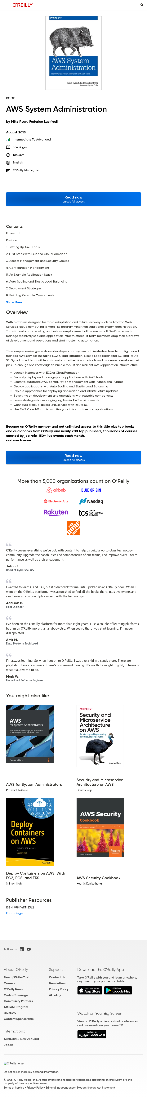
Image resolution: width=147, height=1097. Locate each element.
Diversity (10, 1013)
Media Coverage (16, 995)
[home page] (23, 4)
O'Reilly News (13, 989)
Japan (8, 1045)
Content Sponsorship (19, 1019)
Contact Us (57, 977)
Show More (14, 302)
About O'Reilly (16, 969)
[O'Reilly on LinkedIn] (22, 949)
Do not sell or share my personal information (31, 1072)
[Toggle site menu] (5, 5)
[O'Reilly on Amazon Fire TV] (91, 1037)
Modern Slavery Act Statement (96, 1087)
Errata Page (14, 913)
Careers (9, 983)
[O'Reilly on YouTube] (29, 949)
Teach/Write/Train (17, 977)
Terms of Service (14, 1087)
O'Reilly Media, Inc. (26, 170)
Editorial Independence (60, 1087)
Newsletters (57, 983)
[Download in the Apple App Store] (89, 994)
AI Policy (55, 995)
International (15, 1031)
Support (56, 969)
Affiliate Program (16, 1007)
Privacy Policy (59, 989)
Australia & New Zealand (21, 1039)
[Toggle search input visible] (142, 5)
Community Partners (18, 1001)
